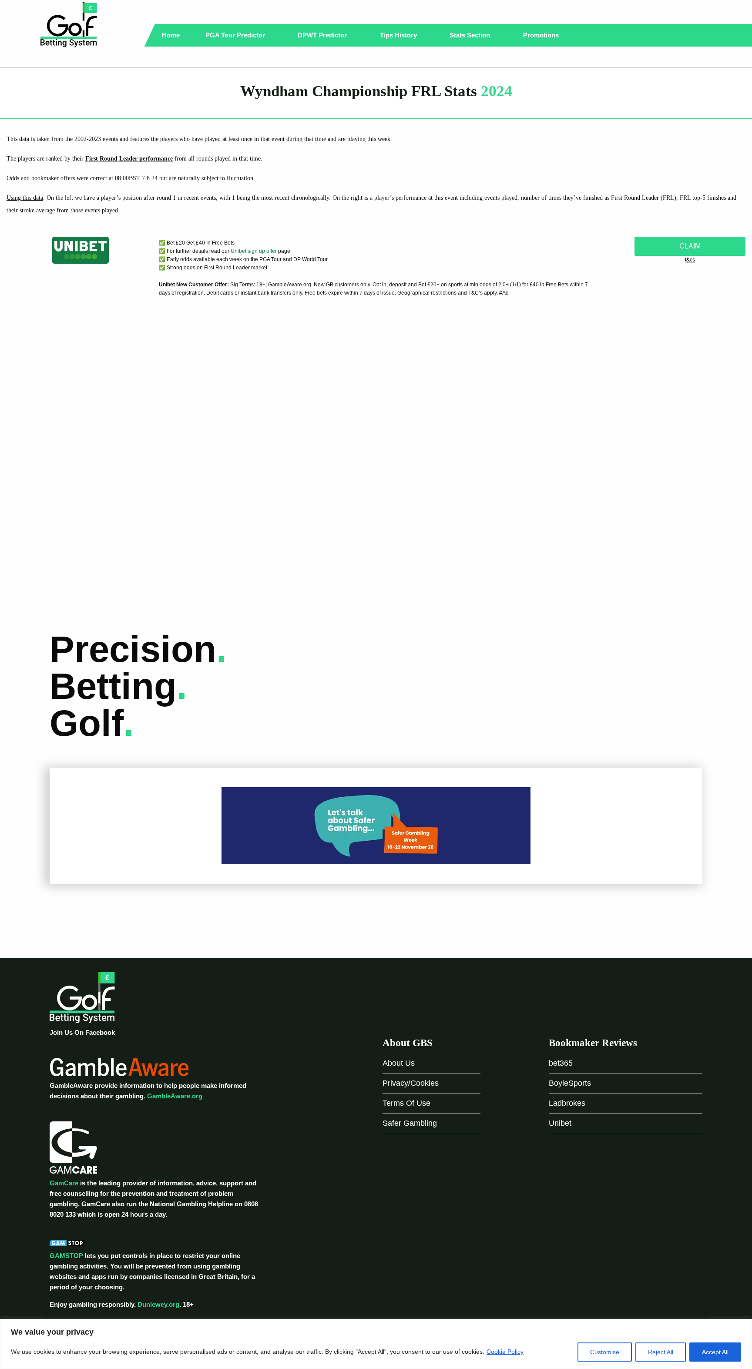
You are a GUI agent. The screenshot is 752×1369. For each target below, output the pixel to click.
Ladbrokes (567, 1103)
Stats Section (471, 35)
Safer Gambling (410, 1123)
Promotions (542, 35)
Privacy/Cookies (411, 1083)
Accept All (715, 1352)
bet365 (561, 1063)
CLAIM (690, 246)
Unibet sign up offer (254, 251)
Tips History (399, 35)
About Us (399, 1063)
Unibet (560, 1123)
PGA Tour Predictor (236, 35)
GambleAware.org (174, 1096)
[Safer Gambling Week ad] (376, 825)
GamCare (64, 1183)
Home (171, 35)
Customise (604, 1352)
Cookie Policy (505, 1351)
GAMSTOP (66, 1255)
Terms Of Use (406, 1103)
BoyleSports (570, 1083)
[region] (376, 1344)
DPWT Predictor (323, 35)
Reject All (660, 1352)
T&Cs (690, 260)
